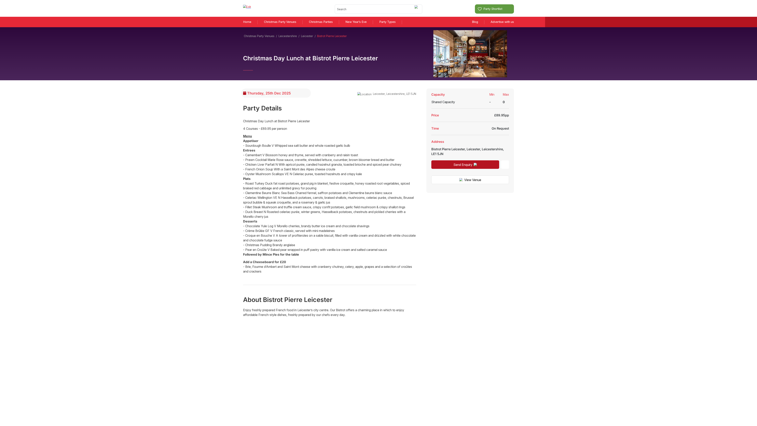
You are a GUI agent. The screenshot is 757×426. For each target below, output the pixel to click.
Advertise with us (502, 22)
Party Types (387, 22)
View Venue (472, 180)
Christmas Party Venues (280, 22)
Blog (475, 22)
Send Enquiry (462, 165)
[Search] (416, 9)
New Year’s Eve (356, 22)
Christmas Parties (321, 22)
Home (247, 22)
